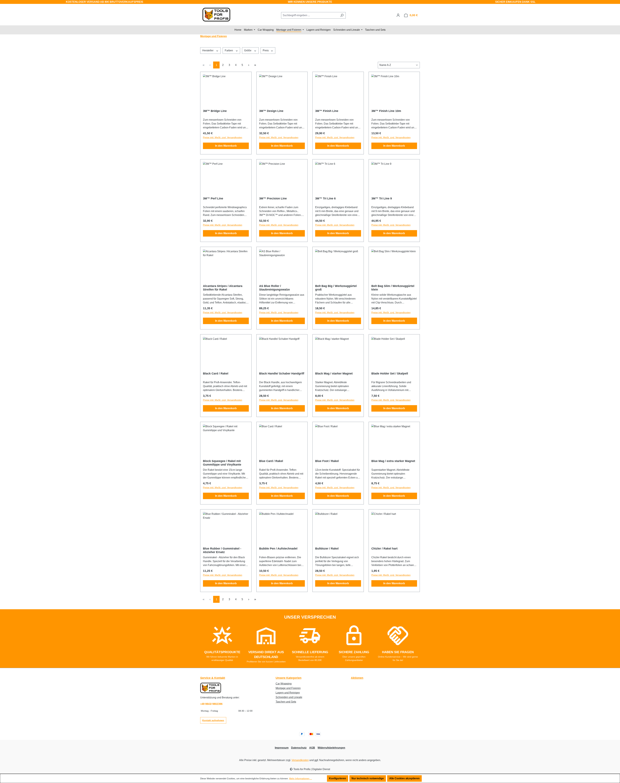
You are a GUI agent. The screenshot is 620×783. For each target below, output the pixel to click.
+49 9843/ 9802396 (211, 704)
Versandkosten (300, 760)
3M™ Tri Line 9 (381, 198)
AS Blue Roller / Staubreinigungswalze (274, 287)
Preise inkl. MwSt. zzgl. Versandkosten (222, 137)
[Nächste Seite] (248, 65)
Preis (266, 50)
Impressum (282, 747)
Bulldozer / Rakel (327, 548)
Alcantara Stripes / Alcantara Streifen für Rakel (222, 287)
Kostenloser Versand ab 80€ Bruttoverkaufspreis (104, 1)
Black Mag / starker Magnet (334, 373)
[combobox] (309, 15)
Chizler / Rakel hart (384, 548)
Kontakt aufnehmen (213, 720)
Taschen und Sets (286, 701)
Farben (229, 50)
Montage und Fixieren (288, 688)
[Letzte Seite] (255, 65)
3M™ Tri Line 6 (325, 198)
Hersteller (208, 50)
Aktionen (357, 677)
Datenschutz (299, 747)
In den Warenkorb (226, 145)
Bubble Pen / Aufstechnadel (278, 548)
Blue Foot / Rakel (327, 461)
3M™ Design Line (271, 111)
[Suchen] (342, 15)
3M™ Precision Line (273, 198)
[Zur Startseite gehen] (216, 14)
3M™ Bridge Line (215, 111)
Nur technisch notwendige (367, 778)
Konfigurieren (337, 778)
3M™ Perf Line (213, 198)
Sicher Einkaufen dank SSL (515, 1)
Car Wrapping (284, 683)
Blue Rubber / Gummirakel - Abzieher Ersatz (222, 550)
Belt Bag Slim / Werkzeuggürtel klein (392, 287)
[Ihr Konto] (398, 15)
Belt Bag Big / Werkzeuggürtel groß (336, 287)
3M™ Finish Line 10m (386, 111)
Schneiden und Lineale (289, 697)
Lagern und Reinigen (288, 692)
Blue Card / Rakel (271, 461)
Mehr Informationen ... (300, 778)
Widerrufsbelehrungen (331, 747)
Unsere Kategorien (288, 677)
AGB (312, 747)
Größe (248, 50)
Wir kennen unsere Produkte (310, 1)
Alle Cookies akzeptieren (404, 778)
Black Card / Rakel (215, 373)
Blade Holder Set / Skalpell (389, 373)
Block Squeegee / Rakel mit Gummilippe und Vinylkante (222, 462)
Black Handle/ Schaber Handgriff (281, 373)
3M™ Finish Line (326, 111)
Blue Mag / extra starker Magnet (393, 461)
